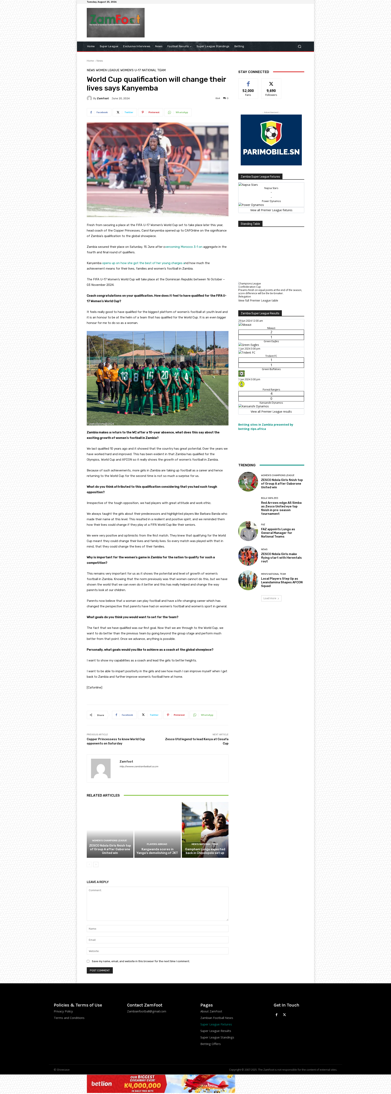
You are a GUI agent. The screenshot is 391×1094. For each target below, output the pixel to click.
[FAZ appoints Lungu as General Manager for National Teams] (248, 531)
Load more (270, 598)
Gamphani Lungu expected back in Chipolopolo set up (205, 851)
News (100, 60)
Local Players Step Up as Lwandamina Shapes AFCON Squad (282, 582)
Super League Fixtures (216, 1024)
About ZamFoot (211, 1011)
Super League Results (215, 1031)
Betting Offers (210, 1044)
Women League (107, 70)
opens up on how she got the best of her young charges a (143, 263)
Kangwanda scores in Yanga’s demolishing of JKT (157, 851)
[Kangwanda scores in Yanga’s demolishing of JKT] (157, 830)
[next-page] (95, 864)
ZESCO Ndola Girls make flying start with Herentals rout (281, 557)
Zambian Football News (216, 1018)
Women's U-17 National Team (143, 70)
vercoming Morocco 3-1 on (183, 247)
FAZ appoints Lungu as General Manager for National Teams (278, 532)
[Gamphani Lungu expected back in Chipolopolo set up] (205, 830)
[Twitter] (285, 1015)
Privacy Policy (63, 1011)
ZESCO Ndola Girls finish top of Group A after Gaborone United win (110, 849)
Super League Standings (217, 1037)
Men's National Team (205, 844)
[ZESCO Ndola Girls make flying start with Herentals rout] (248, 556)
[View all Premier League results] (271, 313)
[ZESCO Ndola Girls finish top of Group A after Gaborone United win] (110, 830)
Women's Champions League (109, 840)
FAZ (263, 525)
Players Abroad (157, 844)
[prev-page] (89, 864)
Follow (271, 81)
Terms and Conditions (69, 1018)
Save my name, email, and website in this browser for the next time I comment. (141, 961)
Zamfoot (103, 98)
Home (90, 60)
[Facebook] (277, 1015)
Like (248, 81)
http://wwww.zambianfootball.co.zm (139, 766)
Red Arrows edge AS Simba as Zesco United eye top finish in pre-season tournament (281, 508)
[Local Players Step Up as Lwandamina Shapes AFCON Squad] (248, 580)
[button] (299, 46)
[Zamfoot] (90, 98)
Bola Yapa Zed (269, 498)
